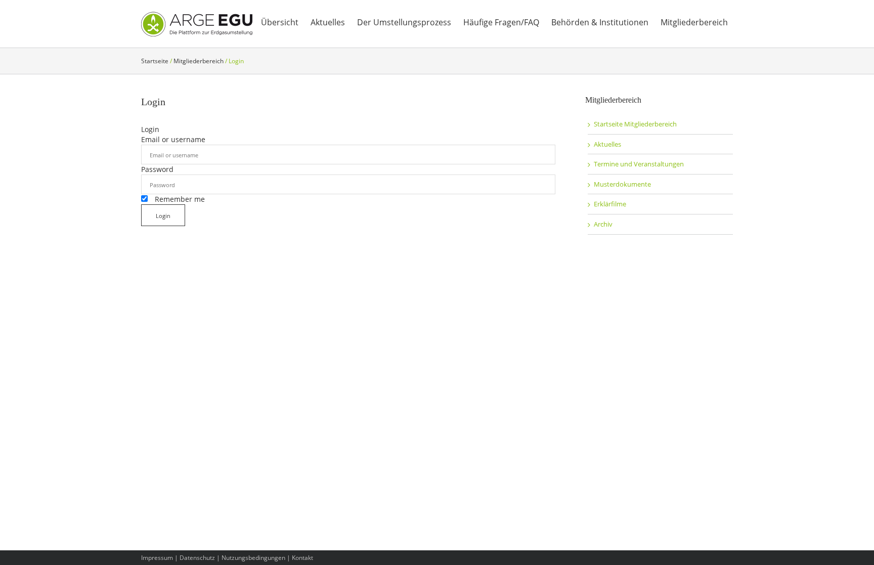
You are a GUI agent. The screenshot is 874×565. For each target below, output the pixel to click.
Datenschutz (197, 557)
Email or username (173, 139)
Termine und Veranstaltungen (639, 163)
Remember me (179, 199)
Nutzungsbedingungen (253, 557)
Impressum (157, 557)
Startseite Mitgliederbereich (635, 123)
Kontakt (302, 557)
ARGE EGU (196, 24)
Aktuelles (607, 144)
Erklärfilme (610, 203)
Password (157, 169)
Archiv (603, 224)
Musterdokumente (622, 184)
